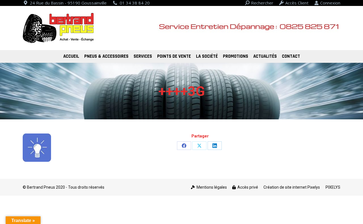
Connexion (330, 3)
